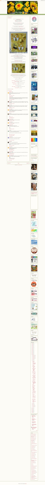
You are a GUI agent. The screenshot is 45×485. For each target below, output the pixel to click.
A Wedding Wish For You (34, 396)
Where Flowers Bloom (33, 400)
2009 (32, 411)
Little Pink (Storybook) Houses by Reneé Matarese (34, 428)
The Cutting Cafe (33, 470)
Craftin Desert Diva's (14, 82)
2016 (32, 352)
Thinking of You (34, 372)
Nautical (33, 384)
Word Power (32, 479)
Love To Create (16, 85)
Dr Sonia (10, 94)
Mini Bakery (33, 386)
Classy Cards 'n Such (33, 445)
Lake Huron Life (32, 457)
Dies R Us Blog (32, 449)
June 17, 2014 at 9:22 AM (11, 99)
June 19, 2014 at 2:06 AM (11, 135)
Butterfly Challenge (13, 80)
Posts (32, 159)
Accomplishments (18, 14)
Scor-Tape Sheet (16, 56)
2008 (32, 412)
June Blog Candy (33, 361)
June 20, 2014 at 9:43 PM (11, 150)
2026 (32, 343)
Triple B (32, 474)
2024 (32, 345)
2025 (32, 344)
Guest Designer (32, 455)
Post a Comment (10, 160)
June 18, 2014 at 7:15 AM (11, 120)
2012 (32, 408)
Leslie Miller (10, 96)
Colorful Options (33, 446)
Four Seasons (32, 453)
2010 (32, 410)
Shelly (10, 141)
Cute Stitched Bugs (34, 422)
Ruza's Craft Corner (11, 149)
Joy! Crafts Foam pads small (15, 74)
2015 (32, 353)
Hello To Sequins (33, 365)
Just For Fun (32, 456)
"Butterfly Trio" (21, 75)
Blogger (25, 483)
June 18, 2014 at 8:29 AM (11, 123)
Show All (36, 430)
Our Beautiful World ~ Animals (33, 389)
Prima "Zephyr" (21, 61)
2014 (32, 354)
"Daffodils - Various (22, 28)
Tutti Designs (32, 475)
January (33, 406)
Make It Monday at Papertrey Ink (34, 378)
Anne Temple (10, 151)
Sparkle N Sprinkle (14, 86)
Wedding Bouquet (33, 387)
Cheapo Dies (32, 442)
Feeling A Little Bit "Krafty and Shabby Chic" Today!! (34, 383)
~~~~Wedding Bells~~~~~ (33, 379)
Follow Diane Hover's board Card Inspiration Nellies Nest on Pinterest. (34, 193)
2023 (32, 346)
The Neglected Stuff (33, 471)
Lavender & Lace (33, 394)
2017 (32, 351)
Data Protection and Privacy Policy (29, 14)
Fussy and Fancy (33, 454)
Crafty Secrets (32, 447)
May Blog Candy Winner (34, 401)
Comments (33, 160)
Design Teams (23, 14)
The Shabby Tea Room (33, 472)
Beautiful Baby (33, 371)
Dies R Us (32, 448)
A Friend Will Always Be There (33, 367)
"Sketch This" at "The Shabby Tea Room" (34, 363)
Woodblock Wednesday (33, 478)
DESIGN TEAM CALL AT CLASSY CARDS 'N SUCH (33, 369)
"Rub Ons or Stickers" (21, 26)
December (33, 355)
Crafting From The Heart (16, 81)
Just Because (33, 385)
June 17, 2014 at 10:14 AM (11, 103)
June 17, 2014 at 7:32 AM (11, 95)
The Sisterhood (32, 473)
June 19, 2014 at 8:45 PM (11, 145)
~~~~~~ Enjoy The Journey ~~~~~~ (33, 374)
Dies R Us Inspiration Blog (34, 450)
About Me (11, 14)
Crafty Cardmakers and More (12, 134)
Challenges (15, 14)
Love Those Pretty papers (34, 458)
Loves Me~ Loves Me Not (34, 391)
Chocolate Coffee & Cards (34, 443)
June (33, 360)
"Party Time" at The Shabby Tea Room (33, 376)
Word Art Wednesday (17, 87)
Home (8, 14)
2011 (32, 409)
